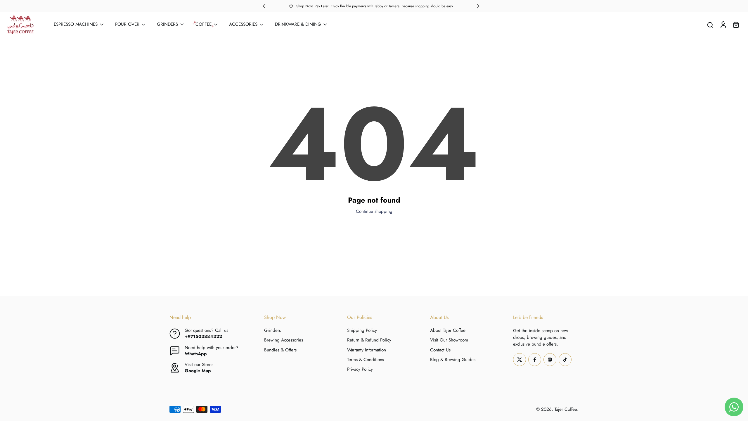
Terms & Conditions (365, 359)
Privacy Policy (360, 369)
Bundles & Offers (280, 350)
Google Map (198, 370)
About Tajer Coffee (447, 330)
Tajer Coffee (566, 409)
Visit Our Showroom (449, 340)
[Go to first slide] (478, 6)
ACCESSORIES (243, 24)
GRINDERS (167, 24)
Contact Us (440, 350)
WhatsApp (196, 353)
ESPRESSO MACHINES (76, 24)
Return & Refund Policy (369, 340)
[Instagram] (549, 359)
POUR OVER (127, 24)
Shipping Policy (362, 330)
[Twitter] (519, 359)
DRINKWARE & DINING (298, 24)
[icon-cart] (735, 24)
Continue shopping (374, 211)
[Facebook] (534, 359)
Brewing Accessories (283, 340)
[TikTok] (565, 359)
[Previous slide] (264, 6)
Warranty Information (366, 350)
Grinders (272, 330)
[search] (710, 24)
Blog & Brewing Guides (452, 359)
